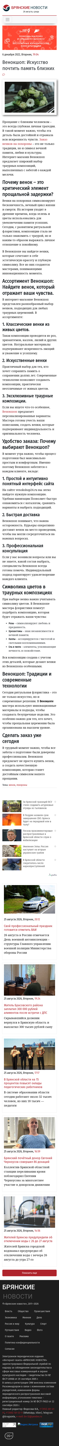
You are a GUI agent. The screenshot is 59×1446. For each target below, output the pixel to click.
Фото (39, 1330)
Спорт (43, 1323)
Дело (39, 1317)
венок (12, 784)
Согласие (9, 1348)
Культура (30, 1323)
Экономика (11, 1317)
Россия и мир (12, 1323)
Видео (28, 1330)
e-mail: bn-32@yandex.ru (29, 1416)
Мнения (26, 1317)
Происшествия (42, 1311)
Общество (23, 1311)
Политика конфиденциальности (22, 1342)
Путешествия (12, 1330)
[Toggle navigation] (7, 19)
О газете (9, 1336)
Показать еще (29, 1272)
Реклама (24, 1336)
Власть (8, 1311)
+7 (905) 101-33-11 (14, 1412)
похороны (22, 784)
